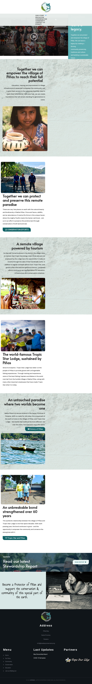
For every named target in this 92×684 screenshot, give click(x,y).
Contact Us (40, 22)
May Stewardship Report (41, 654)
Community (40, 21)
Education (39, 17)
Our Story (39, 15)
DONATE (38, 24)
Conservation (41, 19)
